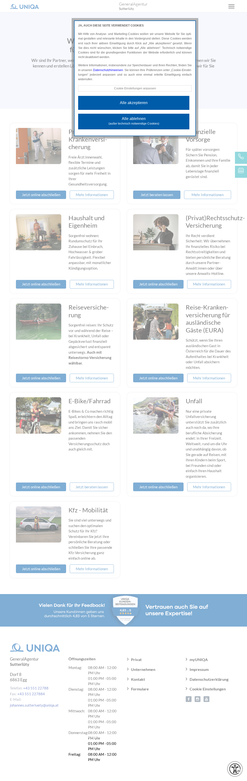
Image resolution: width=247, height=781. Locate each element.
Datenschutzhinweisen (108, 70)
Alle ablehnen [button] (134, 121)
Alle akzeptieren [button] (134, 103)
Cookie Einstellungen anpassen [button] (135, 88)
